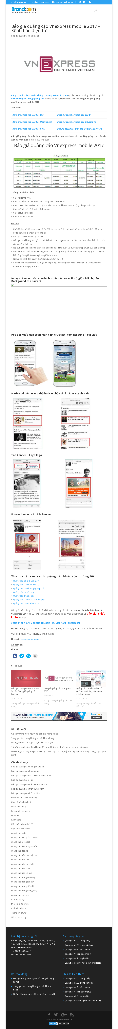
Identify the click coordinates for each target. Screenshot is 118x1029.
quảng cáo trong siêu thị (22, 886)
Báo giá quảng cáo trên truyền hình (27, 788)
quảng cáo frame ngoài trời (24, 846)
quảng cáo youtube (20, 895)
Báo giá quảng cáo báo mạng (25, 35)
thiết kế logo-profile (20, 903)
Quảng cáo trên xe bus (23, 595)
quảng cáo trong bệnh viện (23, 877)
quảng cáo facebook (20, 841)
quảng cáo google (19, 850)
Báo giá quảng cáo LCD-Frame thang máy (31, 775)
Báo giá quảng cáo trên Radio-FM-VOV (29, 784)
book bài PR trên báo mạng (24, 797)
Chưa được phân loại (21, 802)
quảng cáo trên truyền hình (23, 864)
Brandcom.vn (65, 1019)
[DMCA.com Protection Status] (59, 1025)
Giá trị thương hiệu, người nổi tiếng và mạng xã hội (34, 733)
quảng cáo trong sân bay (22, 881)
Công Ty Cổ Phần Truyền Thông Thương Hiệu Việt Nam (39, 95)
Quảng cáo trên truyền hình (77, 958)
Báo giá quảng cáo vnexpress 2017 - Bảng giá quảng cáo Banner (25, 691)
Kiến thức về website (21, 828)
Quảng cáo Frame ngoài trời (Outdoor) (83, 962)
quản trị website (18, 833)
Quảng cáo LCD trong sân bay (79, 945)
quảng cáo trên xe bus (21, 873)
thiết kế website (18, 908)
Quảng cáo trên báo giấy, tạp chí (28, 588)
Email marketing (18, 806)
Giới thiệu (15, 815)
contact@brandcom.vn (31, 639)
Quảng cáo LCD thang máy (26, 580)
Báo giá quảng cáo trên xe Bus (25, 793)
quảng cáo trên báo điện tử (24, 855)
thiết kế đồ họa (18, 899)
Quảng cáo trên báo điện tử (26, 584)
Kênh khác (16, 819)
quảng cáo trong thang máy (24, 890)
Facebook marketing (20, 811)
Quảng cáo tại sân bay (23, 592)
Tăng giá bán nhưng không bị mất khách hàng (32, 738)
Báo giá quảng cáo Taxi (22, 780)
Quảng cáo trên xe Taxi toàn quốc (29, 599)
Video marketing (18, 917)
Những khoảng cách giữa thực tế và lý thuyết (32, 742)
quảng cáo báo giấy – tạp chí (24, 837)
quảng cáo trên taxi (20, 859)
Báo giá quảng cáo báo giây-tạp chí (27, 766)
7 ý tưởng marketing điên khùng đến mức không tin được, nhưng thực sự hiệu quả (49, 747)
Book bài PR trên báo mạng (78, 954)
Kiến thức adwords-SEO (22, 824)
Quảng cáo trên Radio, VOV (26, 603)
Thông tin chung (18, 912)
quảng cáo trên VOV (20, 868)
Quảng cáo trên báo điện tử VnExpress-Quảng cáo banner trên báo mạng (90, 691)
